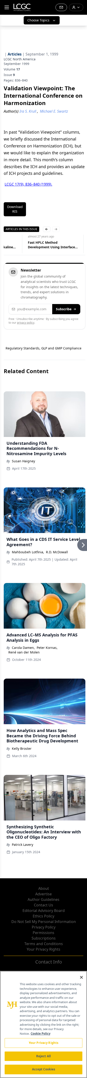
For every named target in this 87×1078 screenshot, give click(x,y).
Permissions (43, 932)
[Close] (81, 977)
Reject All (43, 1056)
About (43, 888)
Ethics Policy (43, 916)
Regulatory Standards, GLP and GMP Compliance (43, 348)
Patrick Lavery (22, 844)
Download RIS (15, 209)
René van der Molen (24, 652)
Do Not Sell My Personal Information (43, 921)
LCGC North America (19, 59)
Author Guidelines (43, 899)
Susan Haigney (23, 461)
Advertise (43, 893)
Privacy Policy (43, 927)
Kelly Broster (22, 748)
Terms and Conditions (43, 943)
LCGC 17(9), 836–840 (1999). (28, 184)
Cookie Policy (40, 1033)
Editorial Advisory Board (44, 910)
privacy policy (25, 323)
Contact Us (43, 905)
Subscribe (63, 309)
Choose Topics (38, 20)
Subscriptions (44, 938)
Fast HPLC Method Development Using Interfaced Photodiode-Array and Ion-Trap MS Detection (53, 244)
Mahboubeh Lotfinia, (28, 552)
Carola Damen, (23, 647)
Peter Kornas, (47, 647)
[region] (43, 1024)
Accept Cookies (43, 1069)
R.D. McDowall (57, 552)
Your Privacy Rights (43, 949)
